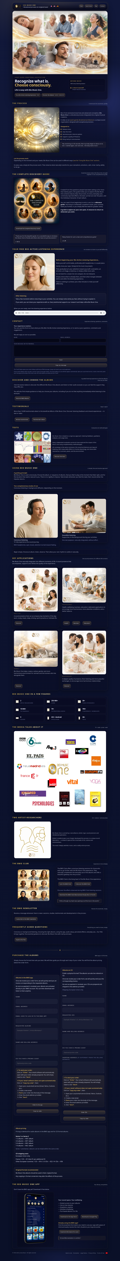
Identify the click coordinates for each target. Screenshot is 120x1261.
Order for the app (37, 1105)
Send (60, 360)
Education (87, 623)
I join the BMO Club (65, 884)
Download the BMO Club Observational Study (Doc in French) (77, 895)
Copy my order (37, 1111)
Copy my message (61, 365)
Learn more (89, 6)
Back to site (69, 1253)
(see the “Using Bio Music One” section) (86, 160)
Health (66, 623)
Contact (102, 6)
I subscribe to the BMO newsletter (26, 919)
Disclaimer (76, 1253)
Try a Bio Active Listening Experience (27, 95)
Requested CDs (68, 1015)
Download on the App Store (69, 1217)
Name (15, 337)
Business (76, 623)
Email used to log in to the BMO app (31, 1016)
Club (81, 6)
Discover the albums (53, 95)
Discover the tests (60, 456)
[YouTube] (107, 1253)
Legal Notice (83, 1253)
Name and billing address (27, 1042)
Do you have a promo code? (27, 1058)
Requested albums (23, 1026)
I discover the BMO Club (83, 884)
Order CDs (84, 1112)
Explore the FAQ (21, 940)
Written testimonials (22, 419)
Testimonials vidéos (39, 419)
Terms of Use (100, 1253)
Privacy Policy (92, 1253)
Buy (96, 6)
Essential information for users (70, 1232)
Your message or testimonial (24, 344)
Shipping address (82, 1058)
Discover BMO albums (22, 398)
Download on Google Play (89, 1217)
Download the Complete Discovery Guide (28, 228)
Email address (65, 337)
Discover (18, 623)
